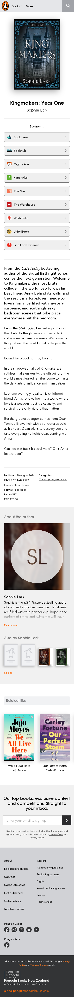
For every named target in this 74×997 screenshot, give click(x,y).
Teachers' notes (14, 909)
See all (8, 672)
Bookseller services (16, 868)
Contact (9, 876)
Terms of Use (56, 834)
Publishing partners (48, 874)
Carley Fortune (55, 770)
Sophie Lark (37, 110)
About (8, 860)
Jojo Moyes (19, 770)
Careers (41, 860)
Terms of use (44, 902)
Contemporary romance (53, 479)
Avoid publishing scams (51, 888)
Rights (40, 881)
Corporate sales (14, 885)
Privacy (41, 895)
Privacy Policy (37, 837)
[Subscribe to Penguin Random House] (66, 820)
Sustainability (12, 901)
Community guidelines (50, 867)
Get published (13, 893)
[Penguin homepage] (5, 6)
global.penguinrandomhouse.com (26, 991)
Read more (10, 625)
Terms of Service (39, 965)
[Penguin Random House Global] (15, 974)
